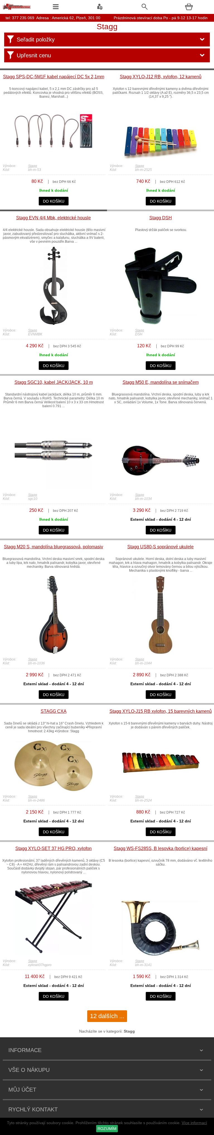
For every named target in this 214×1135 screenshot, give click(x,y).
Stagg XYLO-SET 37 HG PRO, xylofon (53, 848)
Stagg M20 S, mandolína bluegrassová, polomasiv (53, 546)
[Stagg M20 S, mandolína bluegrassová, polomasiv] (53, 652)
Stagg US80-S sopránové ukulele (160, 546)
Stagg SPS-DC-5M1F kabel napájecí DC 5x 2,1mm (53, 76)
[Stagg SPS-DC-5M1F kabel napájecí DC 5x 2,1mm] (53, 159)
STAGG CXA (54, 711)
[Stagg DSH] (160, 323)
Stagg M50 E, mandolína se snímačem (161, 382)
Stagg (32, 166)
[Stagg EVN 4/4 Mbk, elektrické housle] (53, 323)
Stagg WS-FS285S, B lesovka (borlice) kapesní (160, 848)
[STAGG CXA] (53, 789)
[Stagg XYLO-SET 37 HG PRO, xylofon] (53, 954)
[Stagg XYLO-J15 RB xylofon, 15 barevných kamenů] (160, 789)
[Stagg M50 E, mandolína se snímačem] (160, 488)
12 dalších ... (107, 1016)
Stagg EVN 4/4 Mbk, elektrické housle (53, 217)
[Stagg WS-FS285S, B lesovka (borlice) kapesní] (160, 954)
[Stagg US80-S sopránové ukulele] (160, 652)
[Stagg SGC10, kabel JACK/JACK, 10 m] (53, 488)
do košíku (53, 201)
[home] (17, 10)
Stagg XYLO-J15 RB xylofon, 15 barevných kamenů (161, 711)
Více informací (194, 1123)
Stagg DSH (160, 217)
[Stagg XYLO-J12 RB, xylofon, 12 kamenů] (160, 159)
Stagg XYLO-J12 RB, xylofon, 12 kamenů (160, 76)
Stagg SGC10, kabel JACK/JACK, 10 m (53, 382)
